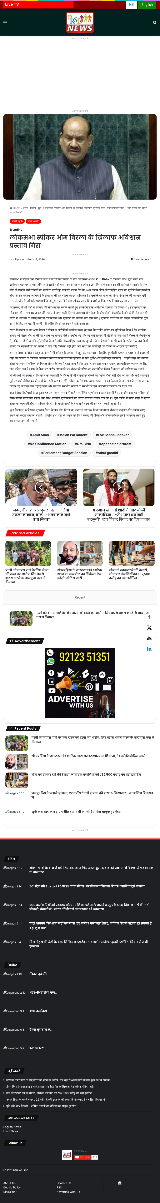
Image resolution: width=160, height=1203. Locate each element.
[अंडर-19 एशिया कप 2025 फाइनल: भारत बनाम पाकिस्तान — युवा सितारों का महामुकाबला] (14, 998)
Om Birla (84, 444)
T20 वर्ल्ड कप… (39, 1011)
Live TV (12, 4)
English (147, 4)
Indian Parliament (73, 435)
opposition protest (116, 444)
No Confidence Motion (48, 444)
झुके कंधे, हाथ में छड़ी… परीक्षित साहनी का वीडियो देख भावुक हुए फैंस (76, 812)
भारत (25, 208)
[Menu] (5, 24)
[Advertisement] (80, 77)
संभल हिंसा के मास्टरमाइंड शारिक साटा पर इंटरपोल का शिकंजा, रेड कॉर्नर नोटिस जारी (79, 574)
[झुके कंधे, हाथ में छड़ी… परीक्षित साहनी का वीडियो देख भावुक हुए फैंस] (16, 817)
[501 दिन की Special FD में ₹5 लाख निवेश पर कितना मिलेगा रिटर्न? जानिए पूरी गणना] (14, 892)
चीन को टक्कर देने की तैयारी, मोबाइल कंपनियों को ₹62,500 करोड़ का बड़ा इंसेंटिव (129, 574)
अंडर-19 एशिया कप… (43, 992)
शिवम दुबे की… (39, 974)
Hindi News (10, 1131)
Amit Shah (40, 435)
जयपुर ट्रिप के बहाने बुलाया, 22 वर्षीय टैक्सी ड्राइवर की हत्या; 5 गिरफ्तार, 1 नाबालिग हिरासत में (55, 1099)
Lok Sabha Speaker (113, 435)
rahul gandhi (108, 453)
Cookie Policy (12, 1187)
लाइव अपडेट (33, 221)
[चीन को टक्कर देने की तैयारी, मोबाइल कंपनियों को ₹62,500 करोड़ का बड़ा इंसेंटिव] (132, 553)
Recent (80, 597)
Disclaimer (9, 1191)
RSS (59, 1187)
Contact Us (64, 1183)
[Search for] (155, 24)
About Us (9, 1183)
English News (12, 1126)
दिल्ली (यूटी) (36, 208)
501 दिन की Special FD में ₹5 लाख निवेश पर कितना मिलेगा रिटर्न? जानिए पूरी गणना (87, 886)
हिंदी (131, 4)
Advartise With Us (68, 1191)
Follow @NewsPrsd (15, 1170)
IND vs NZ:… (37, 1048)
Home (16, 208)
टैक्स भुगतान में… (40, 1030)
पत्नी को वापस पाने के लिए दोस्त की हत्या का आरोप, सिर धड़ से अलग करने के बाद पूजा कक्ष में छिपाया (27, 576)
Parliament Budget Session (65, 453)
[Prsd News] (80, 22)
